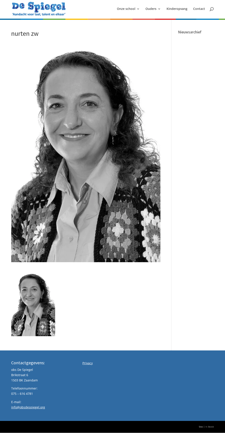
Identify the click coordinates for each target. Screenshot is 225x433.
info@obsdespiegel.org (28, 407)
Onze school (126, 9)
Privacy (87, 363)
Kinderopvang (177, 9)
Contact (199, 9)
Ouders (150, 9)
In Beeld (209, 426)
